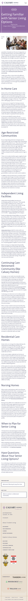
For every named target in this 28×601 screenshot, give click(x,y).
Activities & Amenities (8, 545)
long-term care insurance (14, 320)
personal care (19, 286)
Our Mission (5, 526)
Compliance (7, 597)
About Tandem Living (9, 522)
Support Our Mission (7, 533)
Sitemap (21, 597)
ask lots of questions (16, 447)
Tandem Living (11, 599)
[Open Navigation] (25, 3)
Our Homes (5, 543)
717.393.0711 (5, 517)
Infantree (21, 599)
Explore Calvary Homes (10, 537)
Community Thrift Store (8, 549)
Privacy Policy (15, 597)
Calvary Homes (12, 212)
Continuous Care (7, 547)
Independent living (5, 230)
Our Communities (7, 528)
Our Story (5, 541)
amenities (3, 226)
